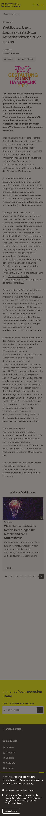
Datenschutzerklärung (22, 783)
